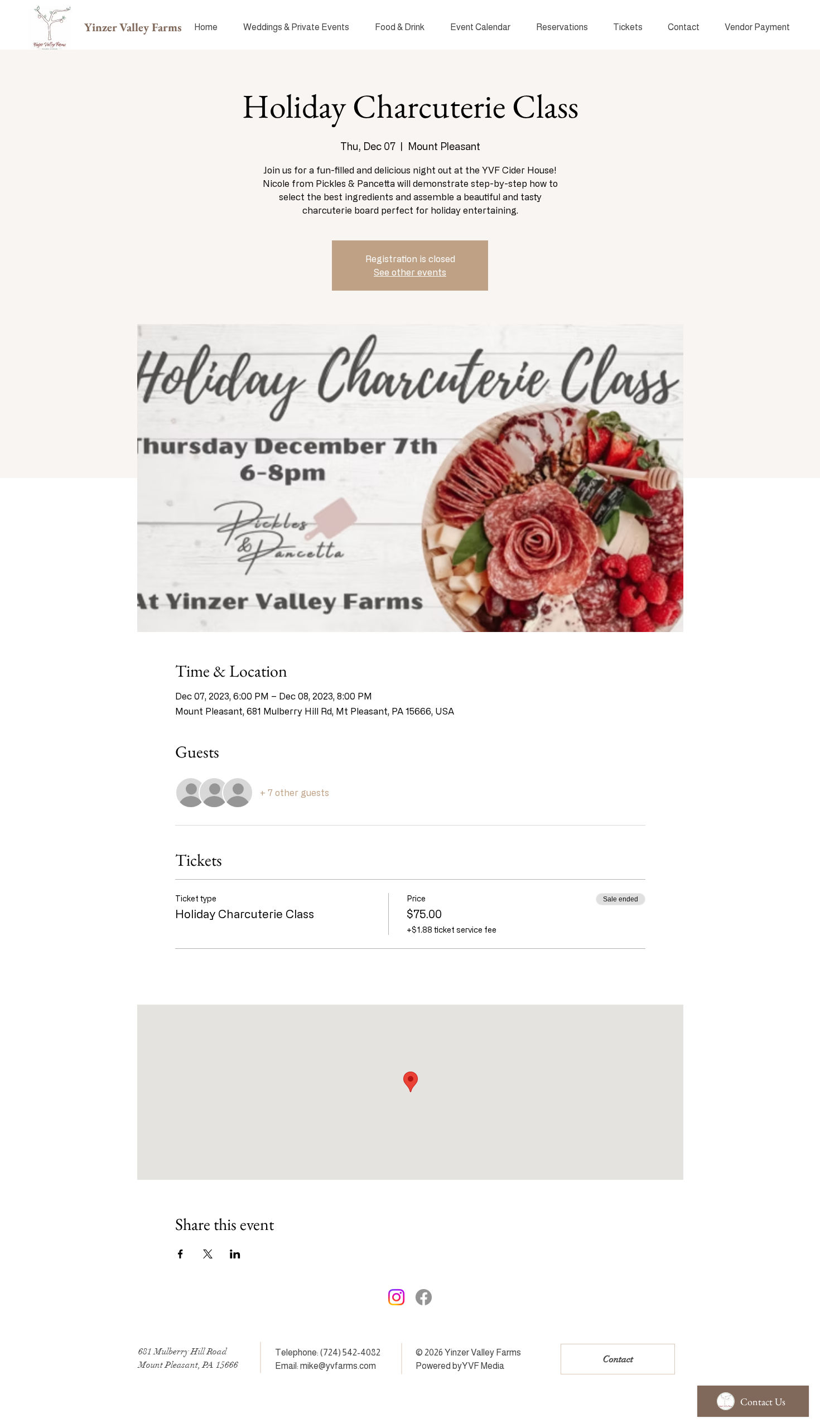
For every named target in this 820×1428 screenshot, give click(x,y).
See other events (410, 272)
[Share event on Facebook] (180, 1254)
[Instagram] (396, 1297)
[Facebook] (424, 1297)
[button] (561, 27)
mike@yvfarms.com (338, 1366)
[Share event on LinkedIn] (235, 1254)
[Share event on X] (207, 1254)
